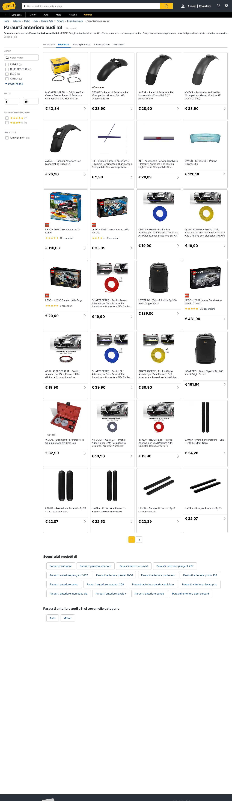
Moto (58, 14)
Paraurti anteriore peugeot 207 (174, 566)
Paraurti (60, 21)
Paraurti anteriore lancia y (111, 593)
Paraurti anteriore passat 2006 (114, 575)
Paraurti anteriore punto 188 (200, 575)
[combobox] (91, 6)
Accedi (192, 6)
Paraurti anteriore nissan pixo (199, 584)
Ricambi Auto (47, 21)
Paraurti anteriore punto (64, 584)
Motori (33, 14)
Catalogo (17, 21)
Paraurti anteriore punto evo (158, 575)
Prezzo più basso (81, 44)
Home (6, 21)
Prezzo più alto (102, 44)
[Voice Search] (24, 6)
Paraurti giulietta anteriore (95, 566)
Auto (46, 14)
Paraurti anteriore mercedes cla (68, 593)
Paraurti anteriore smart (133, 566)
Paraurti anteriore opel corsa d (190, 593)
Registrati (205, 6)
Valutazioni (118, 44)
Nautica (73, 14)
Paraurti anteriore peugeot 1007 (69, 575)
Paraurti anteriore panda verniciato (153, 584)
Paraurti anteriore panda (149, 593)
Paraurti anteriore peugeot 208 (105, 584)
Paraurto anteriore (75, 21)
